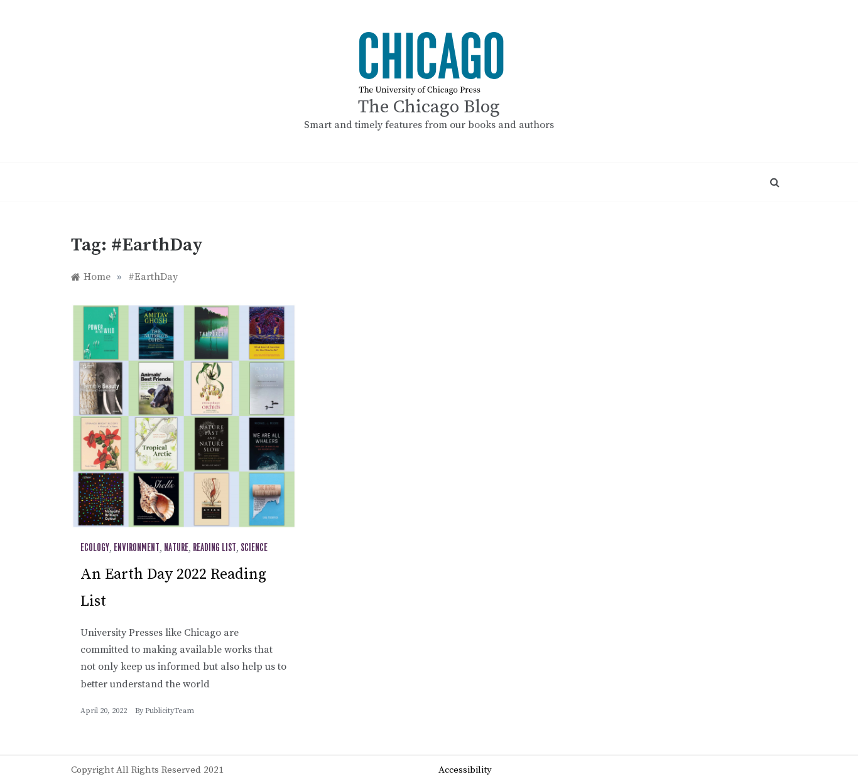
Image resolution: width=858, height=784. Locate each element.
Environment (137, 548)
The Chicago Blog (429, 107)
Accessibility (465, 770)
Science (254, 548)
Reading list (214, 548)
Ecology (94, 548)
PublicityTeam (169, 711)
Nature (176, 548)
